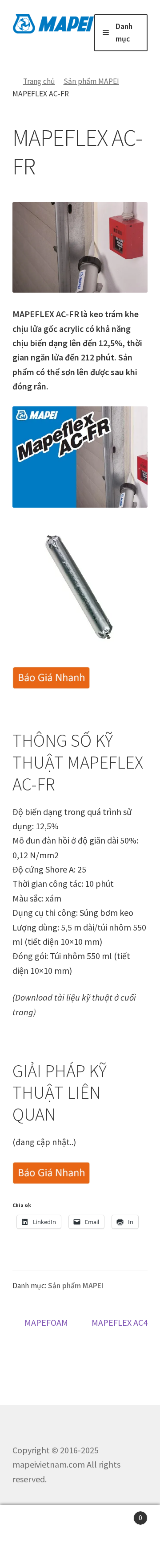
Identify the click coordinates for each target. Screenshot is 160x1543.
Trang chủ (39, 81)
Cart (124, 1514)
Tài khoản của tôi (26, 1524)
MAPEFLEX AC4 (119, 1330)
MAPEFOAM (46, 1323)
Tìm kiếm (80, 1524)
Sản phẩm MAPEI (91, 81)
